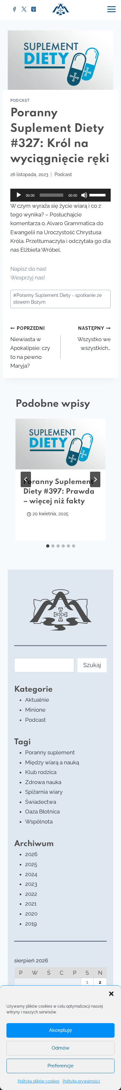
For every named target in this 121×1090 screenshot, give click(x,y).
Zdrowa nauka (43, 782)
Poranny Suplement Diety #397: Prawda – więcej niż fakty (59, 491)
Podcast (19, 100)
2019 (31, 923)
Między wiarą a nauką (52, 762)
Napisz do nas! (28, 269)
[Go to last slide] (26, 479)
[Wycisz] (84, 195)
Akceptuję (60, 1030)
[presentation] (60, 444)
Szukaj (92, 665)
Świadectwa (40, 802)
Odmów (60, 1048)
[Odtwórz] (18, 195)
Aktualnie (37, 700)
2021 (30, 903)
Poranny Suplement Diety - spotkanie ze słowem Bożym (57, 299)
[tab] (47, 546)
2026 (31, 854)
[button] (111, 993)
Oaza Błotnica (42, 811)
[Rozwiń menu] (112, 9)
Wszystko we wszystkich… (94, 338)
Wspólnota (39, 821)
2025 (31, 864)
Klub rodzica (40, 772)
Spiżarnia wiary (44, 792)
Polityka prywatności (81, 1081)
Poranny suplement (50, 752)
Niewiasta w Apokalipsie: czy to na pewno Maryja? (30, 347)
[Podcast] (33, 9)
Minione (35, 710)
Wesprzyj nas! (27, 277)
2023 (31, 884)
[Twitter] (24, 9)
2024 (31, 874)
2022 (31, 894)
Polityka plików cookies (38, 1081)
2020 (31, 913)
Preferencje (60, 1066)
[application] (60, 195)
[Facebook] (14, 9)
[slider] (98, 194)
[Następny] (95, 479)
